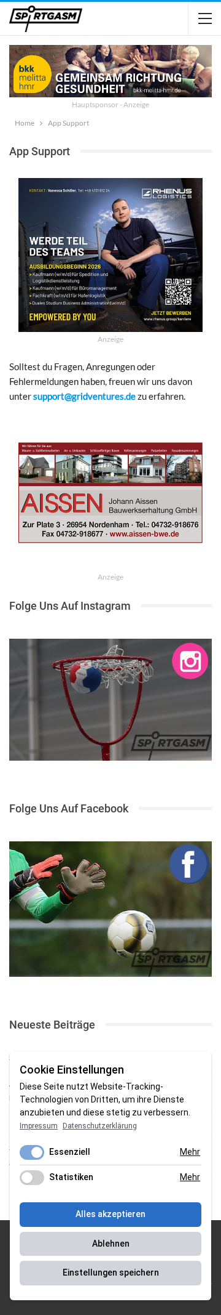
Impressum (39, 1126)
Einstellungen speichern (111, 1272)
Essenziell (69, 1152)
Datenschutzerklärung (100, 1126)
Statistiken (71, 1177)
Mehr (190, 1152)
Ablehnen (111, 1243)
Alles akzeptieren (110, 1214)
